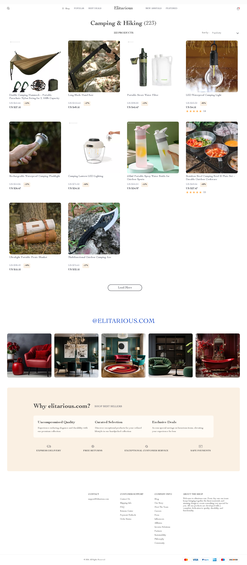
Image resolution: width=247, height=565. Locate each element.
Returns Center (126, 511)
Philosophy (159, 539)
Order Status (125, 519)
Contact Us (125, 499)
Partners (158, 531)
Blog (157, 499)
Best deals (94, 9)
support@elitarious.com (98, 499)
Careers (158, 511)
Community (160, 543)
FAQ (122, 507)
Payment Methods (128, 515)
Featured (171, 9)
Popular (79, 9)
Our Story (159, 503)
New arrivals (154, 9)
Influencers (159, 519)
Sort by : (205, 33)
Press (157, 515)
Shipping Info (126, 503)
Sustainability (160, 535)
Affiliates (158, 523)
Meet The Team (161, 507)
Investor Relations (162, 527)
